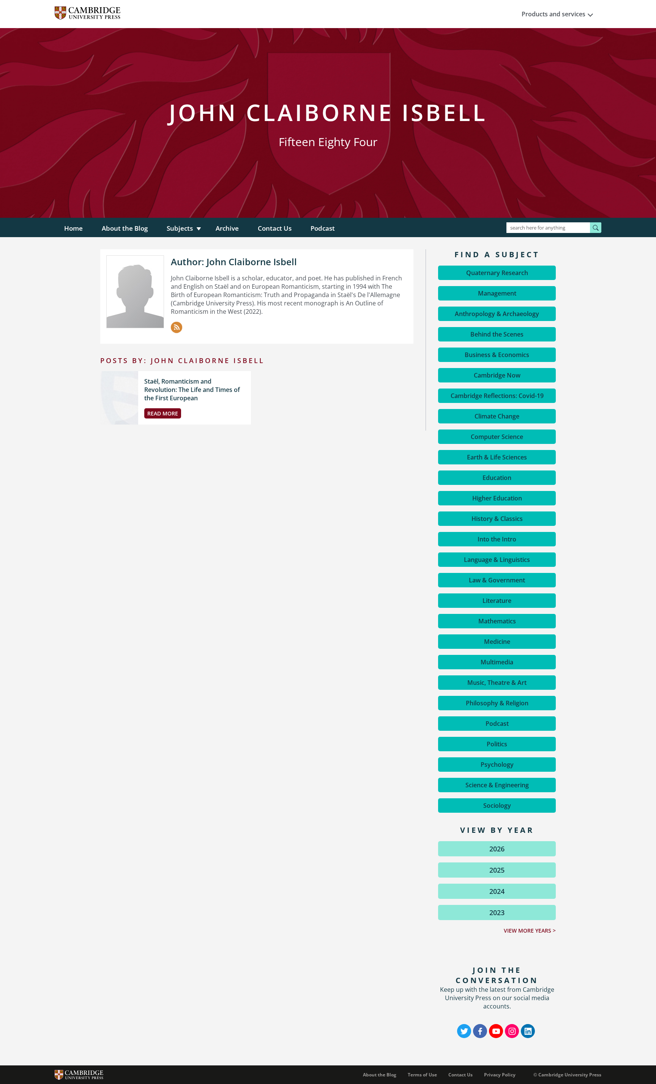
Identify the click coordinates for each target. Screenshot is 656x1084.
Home (73, 228)
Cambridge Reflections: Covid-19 (497, 396)
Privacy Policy (500, 1074)
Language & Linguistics (497, 559)
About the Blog (125, 228)
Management (497, 293)
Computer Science (497, 437)
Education (497, 478)
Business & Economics (497, 355)
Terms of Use (422, 1074)
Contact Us (275, 228)
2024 (497, 891)
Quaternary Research (497, 273)
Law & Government (497, 580)
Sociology (497, 805)
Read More (162, 413)
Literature (497, 600)
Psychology (497, 764)
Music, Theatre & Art (497, 682)
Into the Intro (497, 539)
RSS (176, 327)
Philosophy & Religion (497, 703)
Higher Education (497, 498)
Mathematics (497, 621)
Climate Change (497, 416)
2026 (497, 848)
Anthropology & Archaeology (497, 314)
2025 (497, 870)
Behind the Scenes (497, 334)
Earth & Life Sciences (497, 457)
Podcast (323, 228)
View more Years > (530, 930)
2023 (497, 912)
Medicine (497, 641)
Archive (227, 228)
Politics (497, 744)
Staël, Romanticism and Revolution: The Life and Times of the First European (192, 389)
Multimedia (497, 662)
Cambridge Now (497, 375)
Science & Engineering (497, 785)
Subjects (180, 228)
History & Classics (497, 518)
